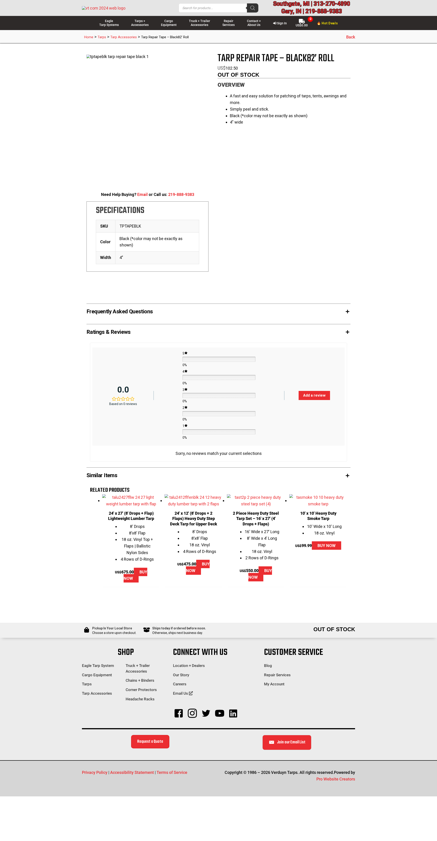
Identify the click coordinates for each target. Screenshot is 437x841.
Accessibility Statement (132, 772)
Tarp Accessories (123, 37)
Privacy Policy (94, 772)
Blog (268, 665)
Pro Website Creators (335, 779)
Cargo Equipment (97, 675)
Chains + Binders (140, 680)
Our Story (181, 675)
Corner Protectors (141, 689)
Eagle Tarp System (98, 665)
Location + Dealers (189, 665)
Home (88, 37)
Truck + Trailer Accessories (138, 668)
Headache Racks (140, 699)
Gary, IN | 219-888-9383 (311, 11)
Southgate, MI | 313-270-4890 (311, 3)
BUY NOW (135, 575)
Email (142, 194)
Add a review (314, 395)
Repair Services (277, 675)
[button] (218, 310)
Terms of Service (172, 772)
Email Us (181, 693)
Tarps (102, 37)
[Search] (252, 8)
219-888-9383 (181, 194)
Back (350, 37)
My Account (274, 684)
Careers (179, 684)
